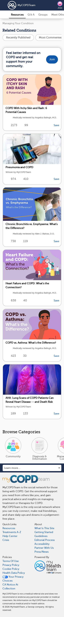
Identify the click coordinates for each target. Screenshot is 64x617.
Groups (42, 14)
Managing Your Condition (18, 23)
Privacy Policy (10, 565)
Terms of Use (10, 561)
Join (60, 8)
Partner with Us (44, 547)
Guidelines (40, 536)
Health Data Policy (13, 572)
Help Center (9, 536)
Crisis (5, 540)
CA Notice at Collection (10, 586)
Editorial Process (44, 540)
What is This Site (44, 528)
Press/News (41, 551)
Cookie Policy (10, 569)
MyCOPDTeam (26, 5)
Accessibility (41, 544)
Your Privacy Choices (12, 578)
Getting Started (43, 532)
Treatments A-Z (11, 532)
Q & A (31, 14)
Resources (17, 14)
